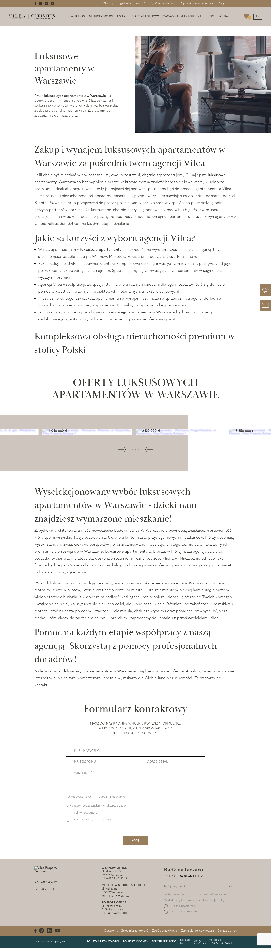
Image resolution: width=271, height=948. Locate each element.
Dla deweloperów (145, 16)
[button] (129, 449)
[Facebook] (35, 3)
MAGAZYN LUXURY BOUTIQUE (182, 16)
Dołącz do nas (227, 3)
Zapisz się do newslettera (196, 3)
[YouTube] (52, 3)
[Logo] (32, 16)
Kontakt (225, 16)
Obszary (108, 3)
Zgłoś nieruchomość (131, 3)
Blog (210, 16)
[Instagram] (40, 3)
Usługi (122, 16)
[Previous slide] (123, 449)
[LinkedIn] (46, 3)
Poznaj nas (76, 16)
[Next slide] (147, 449)
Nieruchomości (101, 16)
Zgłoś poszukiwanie (162, 3)
